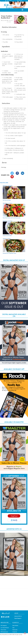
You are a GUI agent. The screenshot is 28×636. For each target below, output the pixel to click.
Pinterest (7, 617)
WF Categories (4, 625)
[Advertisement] (14, 583)
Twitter (3, 617)
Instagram (8, 617)
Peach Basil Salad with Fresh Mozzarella (11, 217)
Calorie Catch (3, 629)
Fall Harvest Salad (7, 200)
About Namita (15, 625)
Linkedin (5, 617)
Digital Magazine (17, 618)
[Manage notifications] (25, 633)
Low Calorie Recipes (5, 627)
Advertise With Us (18, 616)
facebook (2, 617)
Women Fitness (8, 6)
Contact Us (14, 631)
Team (13, 627)
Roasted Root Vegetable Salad (9, 253)
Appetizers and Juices (10, 21)
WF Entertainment (4, 631)
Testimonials (14, 629)
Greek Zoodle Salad (7, 235)
